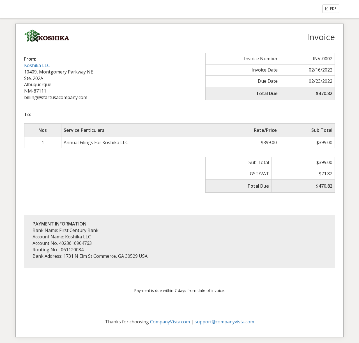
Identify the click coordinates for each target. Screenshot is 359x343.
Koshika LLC (37, 65)
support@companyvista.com (224, 322)
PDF (332, 8)
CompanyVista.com (170, 322)
